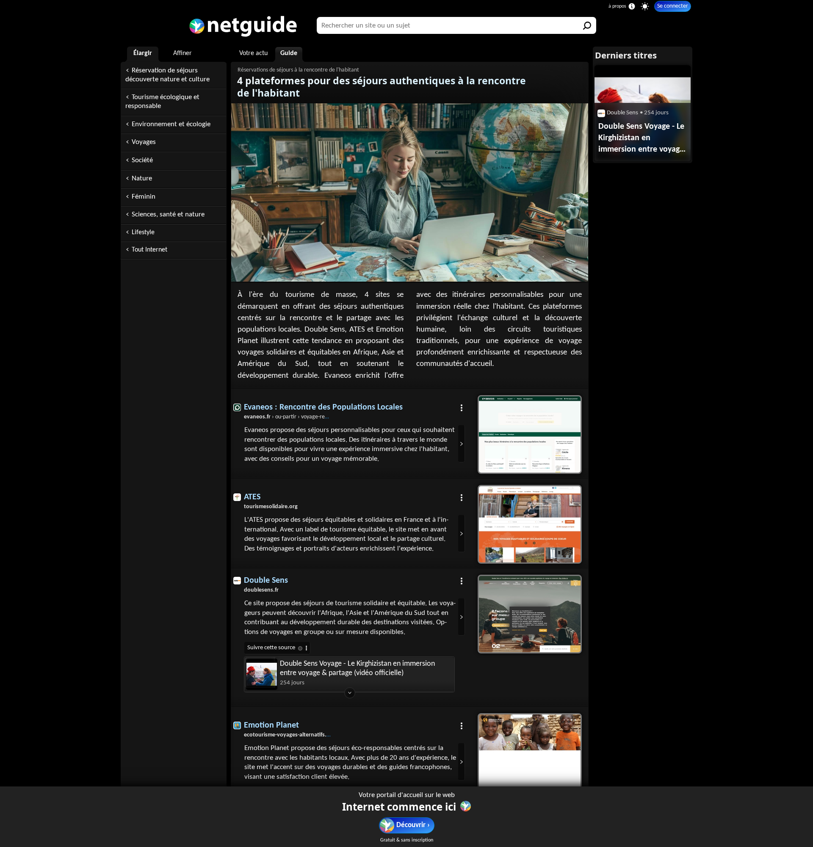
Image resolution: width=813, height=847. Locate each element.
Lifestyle (143, 232)
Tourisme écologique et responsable (162, 102)
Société (142, 160)
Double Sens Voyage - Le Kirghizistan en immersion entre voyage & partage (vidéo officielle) (357, 668)
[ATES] (530, 524)
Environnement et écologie (171, 124)
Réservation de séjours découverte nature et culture (167, 75)
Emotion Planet (271, 725)
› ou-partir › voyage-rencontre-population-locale (315, 417)
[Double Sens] (530, 614)
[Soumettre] (587, 25)
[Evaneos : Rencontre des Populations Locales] (530, 434)
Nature (142, 178)
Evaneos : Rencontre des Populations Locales (323, 407)
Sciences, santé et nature (168, 214)
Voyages (144, 142)
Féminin (143, 196)
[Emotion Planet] (530, 752)
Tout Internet (149, 249)
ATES (252, 497)
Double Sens (266, 580)
